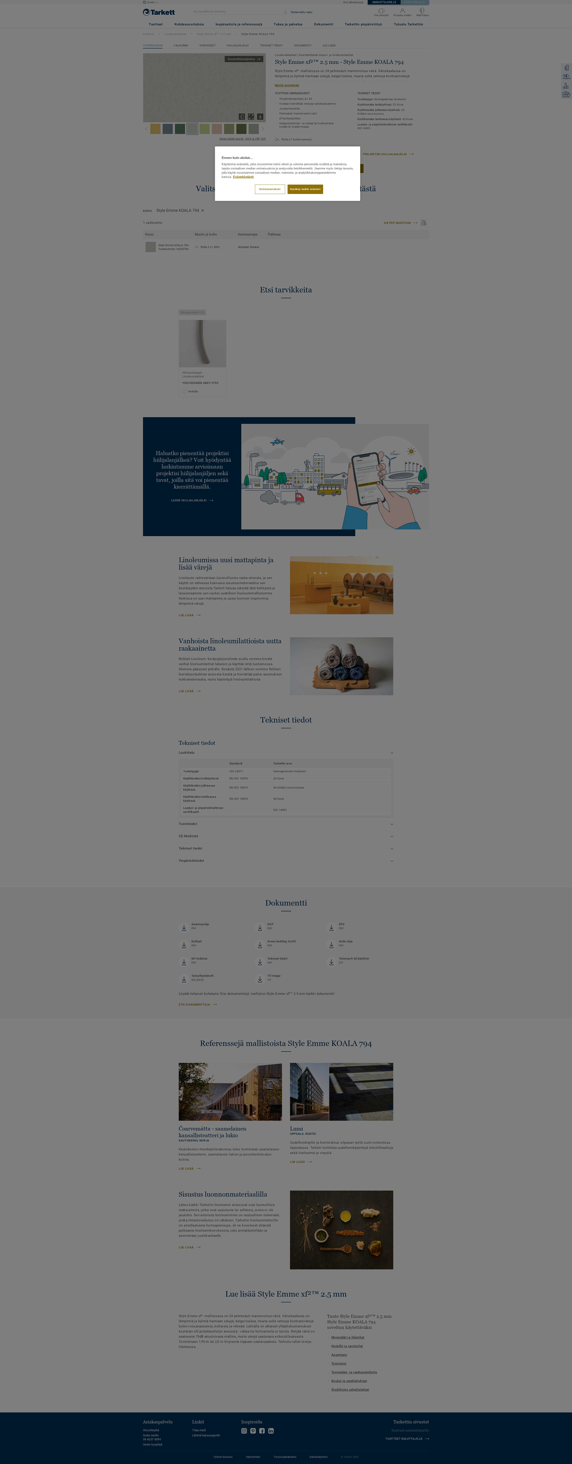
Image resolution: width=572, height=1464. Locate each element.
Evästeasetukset (270, 189)
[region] (287, 173)
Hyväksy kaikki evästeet (305, 189)
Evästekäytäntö (243, 177)
